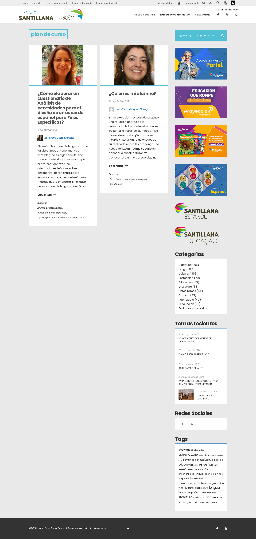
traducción (198, 502)
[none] (217, 3)
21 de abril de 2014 (119, 101)
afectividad (199, 450)
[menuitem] (58, 3)
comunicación (191, 460)
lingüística (211, 493)
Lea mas (44, 194)
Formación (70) (189, 278)
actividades (186, 449)
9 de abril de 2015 (47, 130)
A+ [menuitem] (203, 3)
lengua (214, 487)
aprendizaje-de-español (211, 455)
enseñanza (208, 464)
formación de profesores (195, 483)
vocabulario (212, 502)
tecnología (185, 502)
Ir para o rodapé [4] (107, 3)
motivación (199, 497)
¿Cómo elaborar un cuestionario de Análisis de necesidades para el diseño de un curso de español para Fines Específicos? (60, 107)
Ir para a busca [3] (82, 3)
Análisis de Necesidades (49, 207)
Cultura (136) (187, 274)
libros (203, 493)
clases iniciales (116, 179)
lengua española (189, 492)
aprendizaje (188, 454)
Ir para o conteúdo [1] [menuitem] (33, 3)
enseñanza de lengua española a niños (201, 473)
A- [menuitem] (210, 3)
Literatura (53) (189, 287)
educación (186, 464)
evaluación (197, 478)
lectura (204, 487)
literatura (185, 497)
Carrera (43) (187, 295)
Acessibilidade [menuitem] (166, 3)
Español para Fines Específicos (53, 217)
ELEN (195, 464)
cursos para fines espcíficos (51, 212)
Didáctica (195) (189, 265)
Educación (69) (189, 282)
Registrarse (231, 9)
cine (180, 460)
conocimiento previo (136, 179)
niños (209, 497)
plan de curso (77, 217)
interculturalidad (189, 488)
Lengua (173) (187, 269)
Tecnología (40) (190, 300)
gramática (218, 483)
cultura (205, 459)
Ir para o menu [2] (58, 3)
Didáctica (42, 202)
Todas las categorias (193, 308)
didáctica (217, 460)
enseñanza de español (193, 469)
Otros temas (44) (191, 291)
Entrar (219, 9)
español (185, 478)
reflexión (218, 497)
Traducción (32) (189, 304)
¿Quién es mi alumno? (132, 93)
